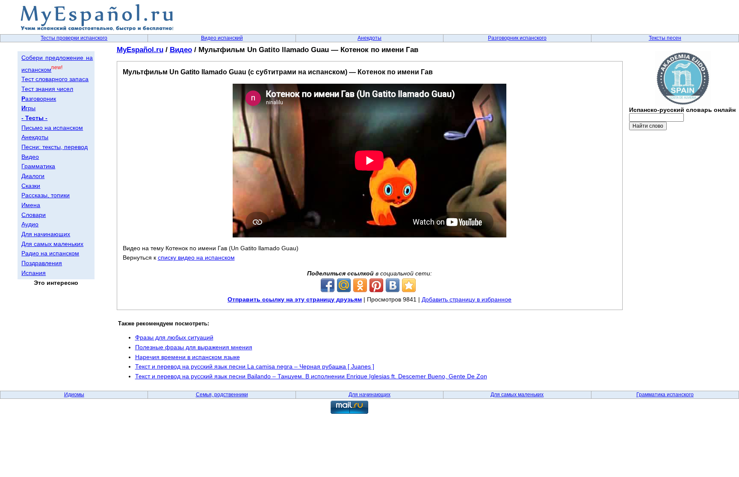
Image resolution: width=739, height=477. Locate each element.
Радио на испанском (50, 253)
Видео (30, 156)
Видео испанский (222, 38)
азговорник (38, 98)
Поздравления (41, 263)
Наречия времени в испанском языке (187, 357)
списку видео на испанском (196, 257)
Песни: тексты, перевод (54, 146)
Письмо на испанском (52, 127)
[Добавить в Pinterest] (376, 285)
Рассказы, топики (45, 195)
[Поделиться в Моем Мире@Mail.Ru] (344, 285)
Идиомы (74, 395)
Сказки (30, 185)
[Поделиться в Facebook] (327, 285)
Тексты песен (665, 38)
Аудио (29, 224)
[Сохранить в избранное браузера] (409, 285)
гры (28, 108)
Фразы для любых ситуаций (174, 337)
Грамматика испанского (665, 395)
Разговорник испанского (517, 38)
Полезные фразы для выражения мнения (193, 347)
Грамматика (38, 166)
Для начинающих (45, 234)
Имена (30, 205)
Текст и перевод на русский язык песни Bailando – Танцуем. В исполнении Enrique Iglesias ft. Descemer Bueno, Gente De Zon (311, 376)
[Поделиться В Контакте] (392, 285)
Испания (33, 272)
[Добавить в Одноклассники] (360, 285)
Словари (33, 214)
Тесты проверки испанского (74, 38)
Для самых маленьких (52, 243)
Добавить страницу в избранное (466, 299)
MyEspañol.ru (140, 49)
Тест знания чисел (47, 88)
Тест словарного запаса (55, 79)
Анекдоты (369, 38)
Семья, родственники (222, 395)
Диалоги (32, 176)
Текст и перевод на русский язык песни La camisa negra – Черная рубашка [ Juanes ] (254, 366)
